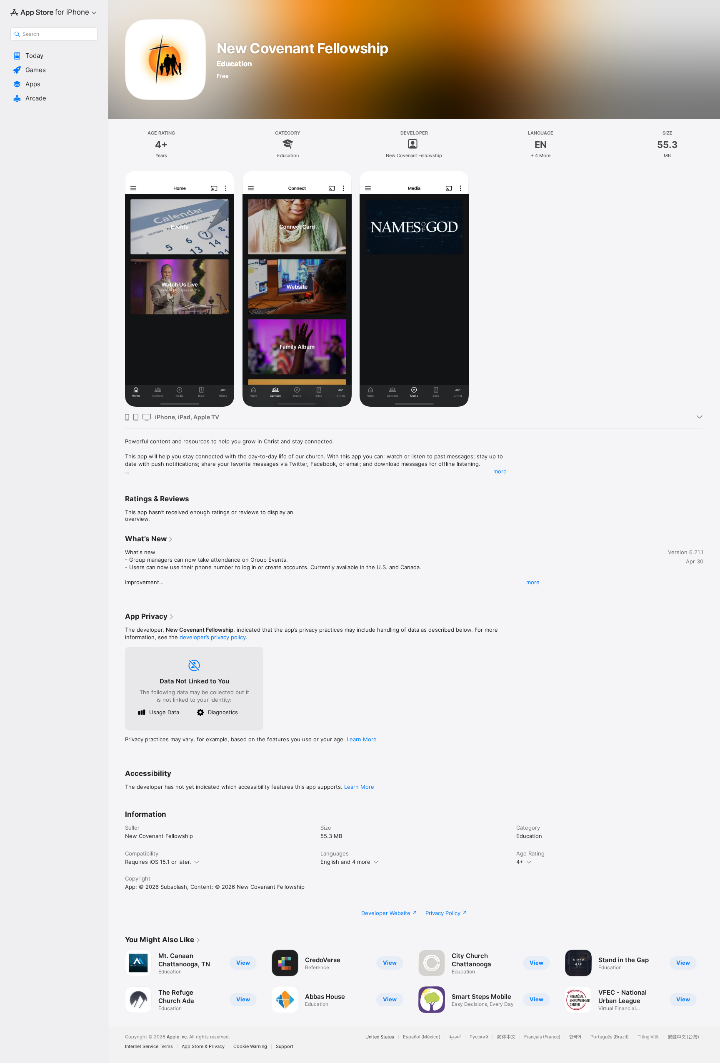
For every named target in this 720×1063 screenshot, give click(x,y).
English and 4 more (345, 861)
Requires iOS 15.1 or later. (158, 861)
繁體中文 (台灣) (683, 1037)
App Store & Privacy (203, 1046)
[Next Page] (712, 981)
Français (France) (542, 1037)
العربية (455, 1037)
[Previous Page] (116, 981)
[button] (54, 56)
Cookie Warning (250, 1046)
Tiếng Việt (648, 1037)
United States (379, 1037)
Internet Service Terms (149, 1046)
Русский (479, 1037)
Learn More (362, 739)
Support (284, 1046)
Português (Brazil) (609, 1037)
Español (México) (421, 1037)
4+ (519, 861)
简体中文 (506, 1037)
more (500, 471)
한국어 (575, 1037)
